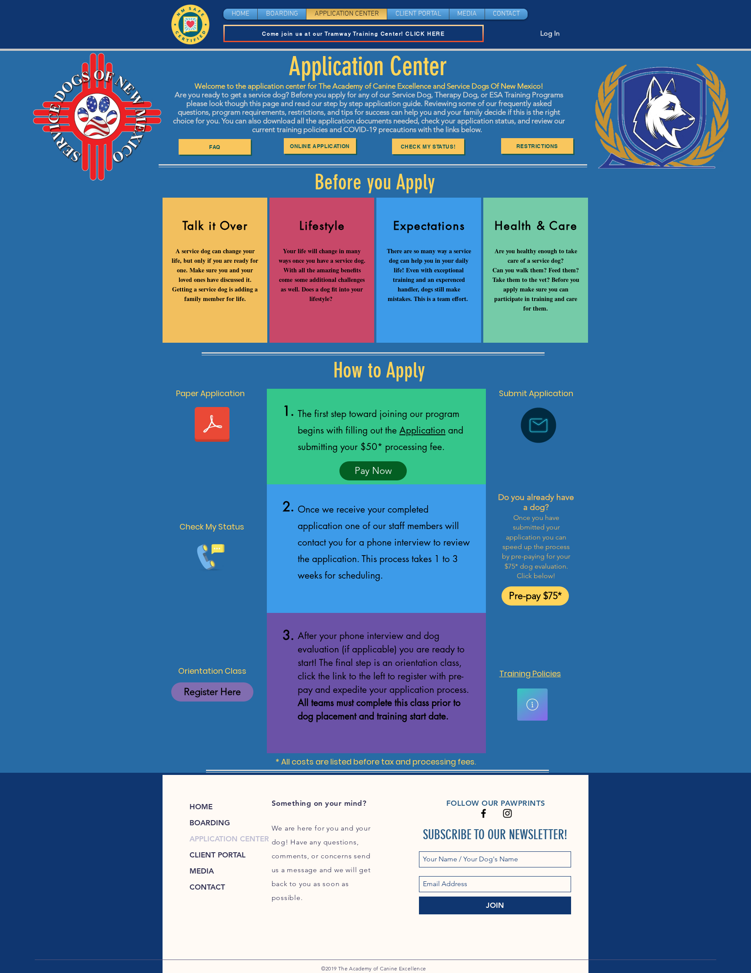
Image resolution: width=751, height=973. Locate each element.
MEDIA (201, 871)
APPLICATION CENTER (229, 838)
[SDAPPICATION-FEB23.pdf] (212, 425)
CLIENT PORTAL (217, 855)
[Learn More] (532, 704)
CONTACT (207, 887)
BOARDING (209, 822)
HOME (201, 806)
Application (422, 430)
